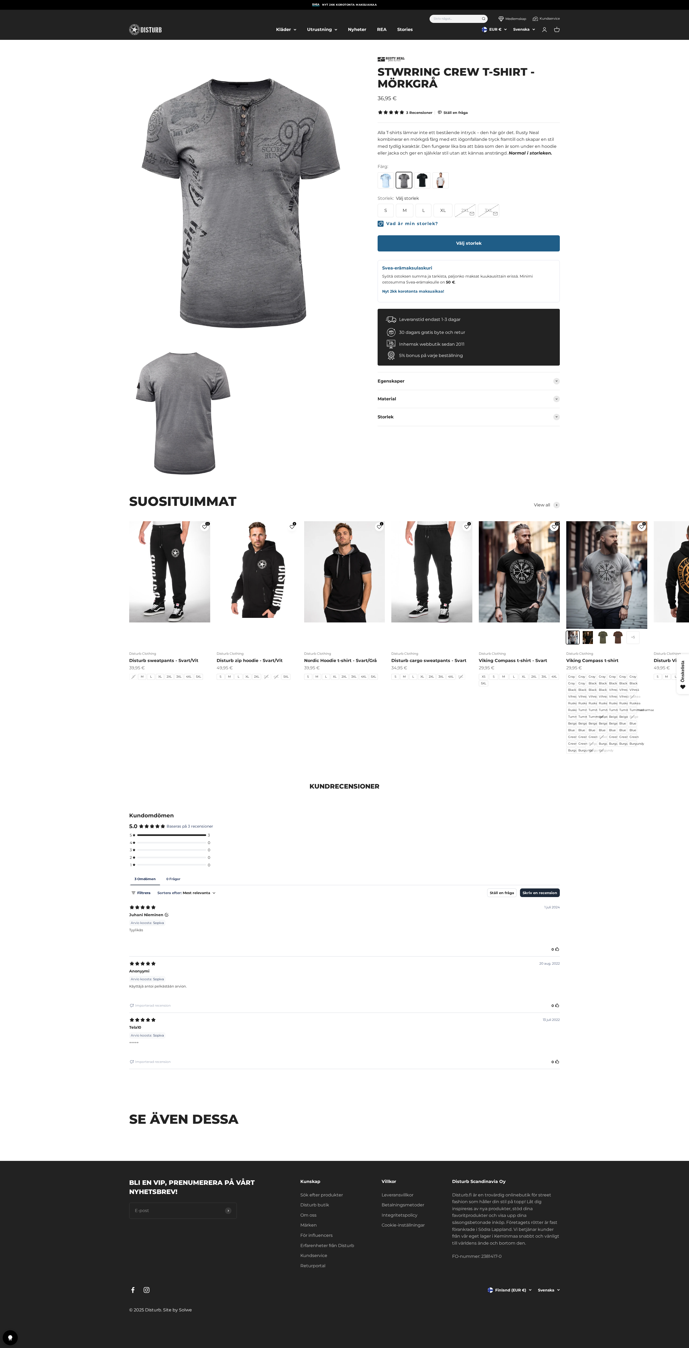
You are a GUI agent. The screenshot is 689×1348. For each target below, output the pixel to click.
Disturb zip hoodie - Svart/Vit (250, 660)
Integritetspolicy (399, 1215)
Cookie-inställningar (403, 1225)
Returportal (312, 1265)
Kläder (283, 29)
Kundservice (550, 18)
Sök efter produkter (321, 1195)
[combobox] (454, 19)
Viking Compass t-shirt (592, 660)
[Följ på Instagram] (146, 1290)
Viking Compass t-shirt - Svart (513, 660)
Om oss (308, 1215)
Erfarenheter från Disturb (327, 1245)
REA (381, 29)
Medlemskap (515, 19)
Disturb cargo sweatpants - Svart (428, 660)
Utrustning (319, 29)
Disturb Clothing (142, 654)
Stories (405, 29)
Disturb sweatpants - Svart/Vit (163, 660)
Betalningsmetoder (403, 1204)
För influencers (316, 1235)
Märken (308, 1225)
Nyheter (357, 29)
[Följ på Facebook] (132, 1290)
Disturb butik (314, 1204)
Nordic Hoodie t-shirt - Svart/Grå (340, 660)
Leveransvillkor (397, 1195)
